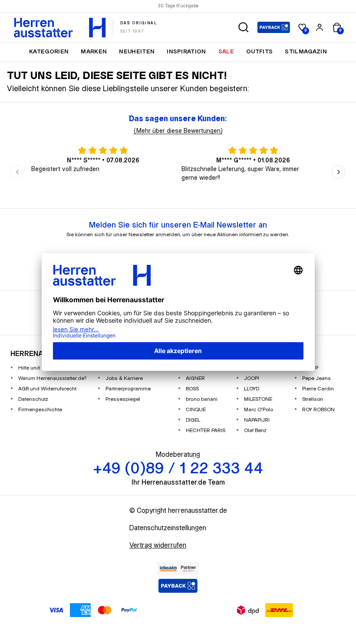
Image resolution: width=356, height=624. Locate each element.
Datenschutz (33, 399)
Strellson (312, 399)
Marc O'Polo (258, 409)
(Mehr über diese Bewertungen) (178, 131)
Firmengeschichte (40, 409)
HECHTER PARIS (205, 430)
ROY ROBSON (318, 409)
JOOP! (251, 378)
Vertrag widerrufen (157, 545)
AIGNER (195, 378)
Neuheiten (137, 51)
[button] (244, 27)
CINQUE (196, 409)
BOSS (192, 388)
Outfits (259, 51)
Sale (226, 51)
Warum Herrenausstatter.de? (52, 378)
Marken (94, 51)
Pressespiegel (122, 399)
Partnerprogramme (128, 388)
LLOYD (251, 388)
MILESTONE (258, 399)
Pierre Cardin (318, 388)
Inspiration (186, 51)
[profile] (319, 27)
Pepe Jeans (316, 378)
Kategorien (49, 51)
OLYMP (310, 368)
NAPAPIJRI (257, 420)
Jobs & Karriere (124, 378)
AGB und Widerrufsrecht (47, 388)
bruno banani (202, 399)
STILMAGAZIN (306, 51)
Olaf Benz (255, 430)
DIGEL (193, 420)
